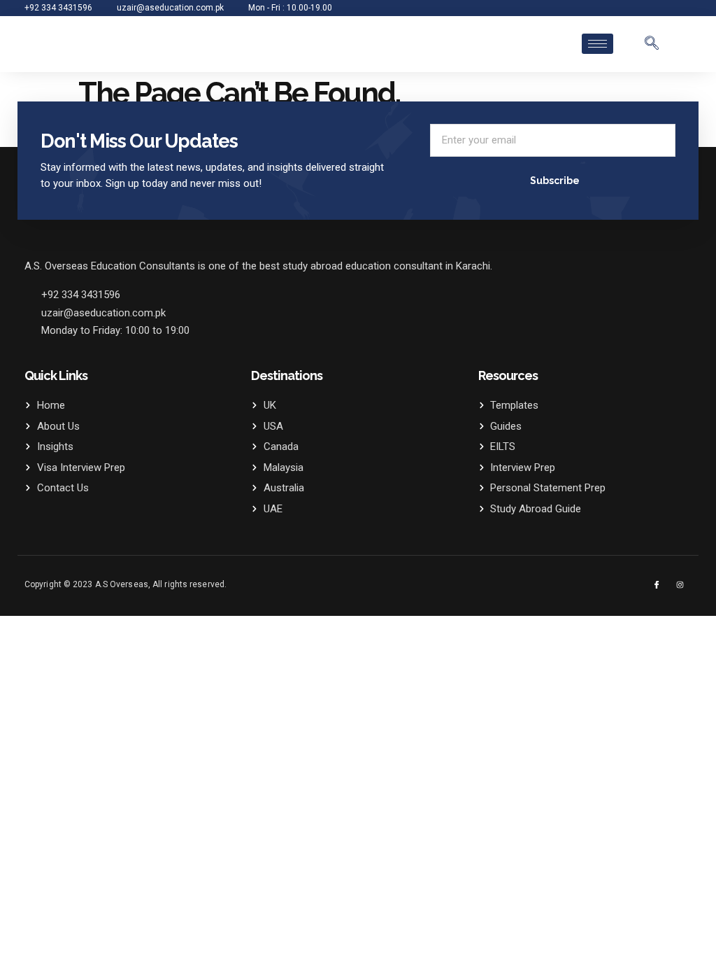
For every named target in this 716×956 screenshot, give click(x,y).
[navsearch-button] (652, 44)
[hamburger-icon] (597, 44)
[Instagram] (680, 584)
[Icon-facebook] (656, 584)
